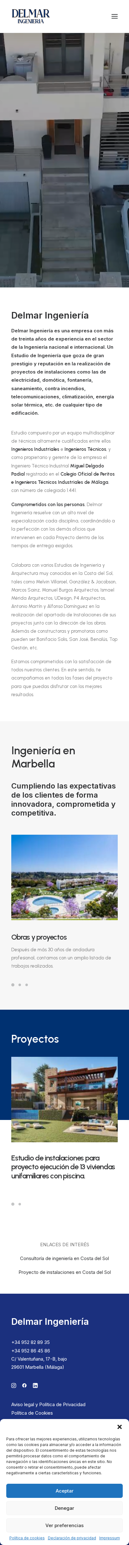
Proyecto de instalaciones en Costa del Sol (64, 1272)
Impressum (109, 1538)
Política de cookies (27, 1538)
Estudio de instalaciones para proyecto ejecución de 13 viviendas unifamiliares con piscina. (63, 1167)
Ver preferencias (64, 1525)
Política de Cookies (32, 1413)
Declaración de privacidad (72, 1538)
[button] (119, 1427)
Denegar (64, 1508)
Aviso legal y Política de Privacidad (48, 1404)
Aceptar (65, 1491)
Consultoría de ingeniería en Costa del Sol (64, 1258)
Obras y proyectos (39, 937)
